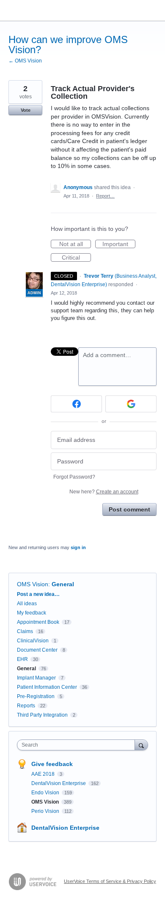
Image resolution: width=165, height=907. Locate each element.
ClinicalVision (33, 641)
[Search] (141, 744)
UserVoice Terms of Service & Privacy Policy (110, 881)
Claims (25, 631)
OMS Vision (32, 584)
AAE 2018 (43, 774)
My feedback (31, 613)
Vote (25, 110)
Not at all (75, 244)
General (63, 584)
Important (118, 244)
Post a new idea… (38, 594)
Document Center (37, 650)
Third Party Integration (42, 715)
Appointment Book (38, 622)
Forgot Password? (74, 477)
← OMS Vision (25, 61)
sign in (78, 547)
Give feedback (52, 764)
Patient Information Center (47, 687)
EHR (22, 659)
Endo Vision (45, 793)
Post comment (129, 509)
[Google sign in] (131, 403)
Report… (105, 195)
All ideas (27, 603)
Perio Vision (45, 811)
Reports (26, 706)
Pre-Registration (36, 696)
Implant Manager (36, 678)
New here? (103, 492)
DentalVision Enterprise (59, 783)
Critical (76, 258)
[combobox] (78, 745)
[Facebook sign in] (76, 403)
